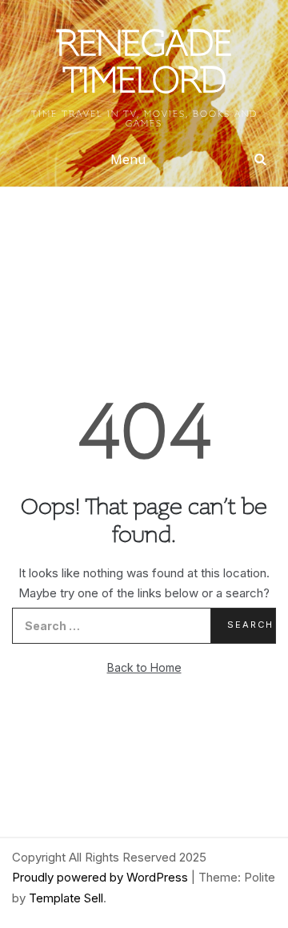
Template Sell (66, 898)
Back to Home (144, 667)
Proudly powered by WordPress (101, 877)
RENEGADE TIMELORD (144, 65)
